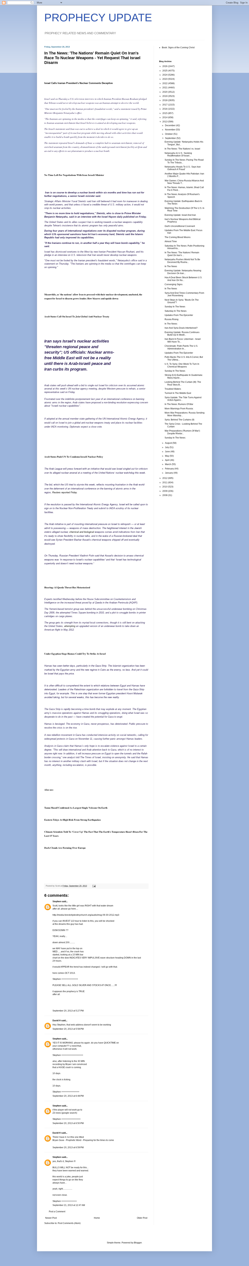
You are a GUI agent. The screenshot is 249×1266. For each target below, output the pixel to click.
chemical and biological (82, 531)
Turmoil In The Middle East (178, 393)
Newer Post (51, 1218)
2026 (165, 66)
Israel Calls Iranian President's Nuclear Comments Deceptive (78, 83)
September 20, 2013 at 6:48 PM (68, 1096)
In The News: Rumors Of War (179, 404)
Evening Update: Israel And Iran (180, 215)
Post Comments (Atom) (69, 1223)
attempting (69, 626)
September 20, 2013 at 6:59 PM (68, 1147)
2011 (165, 482)
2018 (165, 100)
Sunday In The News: (175, 437)
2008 (165, 495)
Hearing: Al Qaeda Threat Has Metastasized (67, 587)
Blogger (138, 1242)
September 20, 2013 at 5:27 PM (68, 1010)
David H (56, 1020)
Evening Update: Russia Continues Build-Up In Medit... (182, 333)
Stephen (56, 901)
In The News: (171, 323)
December (170, 125)
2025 (165, 70)
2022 (165, 83)
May (167, 456)
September (170, 138)
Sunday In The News (175, 306)
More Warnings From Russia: (179, 408)
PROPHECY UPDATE (98, 17)
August (168, 443)
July (167, 447)
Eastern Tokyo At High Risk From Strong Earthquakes (72, 820)
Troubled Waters (173, 389)
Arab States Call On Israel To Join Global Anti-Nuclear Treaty (76, 316)
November (170, 129)
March (168, 464)
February (169, 468)
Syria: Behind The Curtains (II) (179, 419)
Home (97, 1218)
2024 (165, 75)
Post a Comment (57, 1211)
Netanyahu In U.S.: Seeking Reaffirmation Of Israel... (178, 154)
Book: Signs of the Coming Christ (178, 47)
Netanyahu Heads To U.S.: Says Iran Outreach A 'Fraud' (183, 168)
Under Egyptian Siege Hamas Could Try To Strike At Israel (75, 653)
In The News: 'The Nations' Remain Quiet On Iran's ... (182, 253)
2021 (165, 87)
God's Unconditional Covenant (180, 226)
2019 (165, 96)
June (167, 451)
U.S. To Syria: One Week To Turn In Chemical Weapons (182, 365)
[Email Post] (94, 886)
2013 (165, 121)
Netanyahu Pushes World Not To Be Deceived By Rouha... (182, 260)
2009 (165, 491)
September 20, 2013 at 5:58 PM (68, 1029)
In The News (171, 266)
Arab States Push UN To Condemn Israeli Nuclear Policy (73, 456)
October (169, 134)
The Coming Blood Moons (177, 237)
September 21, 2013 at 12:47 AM (68, 1205)
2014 (165, 117)
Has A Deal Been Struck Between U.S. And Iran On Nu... (183, 278)
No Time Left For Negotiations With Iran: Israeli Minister (74, 175)
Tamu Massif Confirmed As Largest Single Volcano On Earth (75, 808)
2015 (165, 113)
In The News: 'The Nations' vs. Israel (182, 148)
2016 (165, 109)
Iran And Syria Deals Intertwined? (181, 328)
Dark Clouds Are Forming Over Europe (65, 848)
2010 (165, 486)
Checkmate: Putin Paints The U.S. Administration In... (181, 347)
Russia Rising (171, 319)
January (169, 473)
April (167, 460)
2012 (165, 478)
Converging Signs (173, 284)
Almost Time (171, 241)
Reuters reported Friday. (64, 492)
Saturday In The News (175, 311)
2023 (165, 79)
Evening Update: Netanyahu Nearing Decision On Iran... (183, 271)
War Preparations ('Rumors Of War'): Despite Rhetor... (182, 432)
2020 (165, 92)
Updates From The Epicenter (179, 315)
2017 (165, 104)
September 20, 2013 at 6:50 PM (68, 1123)
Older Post (142, 1218)
